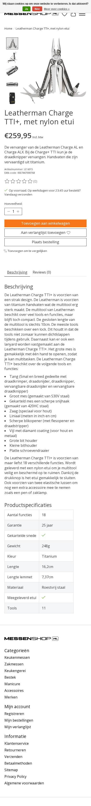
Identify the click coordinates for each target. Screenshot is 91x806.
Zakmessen (13, 664)
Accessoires (14, 690)
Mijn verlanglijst (17, 726)
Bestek (10, 677)
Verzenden (13, 756)
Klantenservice (16, 743)
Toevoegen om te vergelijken (27, 251)
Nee (37, 9)
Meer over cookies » (57, 9)
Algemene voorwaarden (24, 783)
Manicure (12, 683)
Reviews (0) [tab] (42, 272)
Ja (26, 9)
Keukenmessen (17, 657)
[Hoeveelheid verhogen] (18, 211)
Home (8, 28)
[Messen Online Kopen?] (31, 13)
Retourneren (15, 750)
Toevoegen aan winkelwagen (45, 223)
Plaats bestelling (45, 242)
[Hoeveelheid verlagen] (8, 211)
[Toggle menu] (82, 13)
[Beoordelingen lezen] (18, 181)
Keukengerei (15, 670)
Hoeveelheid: (13, 204)
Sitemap (11, 769)
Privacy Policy (15, 776)
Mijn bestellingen (18, 720)
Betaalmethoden (18, 763)
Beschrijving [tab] (17, 272)
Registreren (14, 713)
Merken (10, 697)
